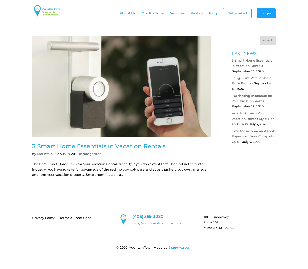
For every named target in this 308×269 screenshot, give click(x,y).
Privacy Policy (43, 218)
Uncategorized (90, 154)
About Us (128, 13)
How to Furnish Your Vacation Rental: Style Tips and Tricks (253, 118)
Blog (213, 13)
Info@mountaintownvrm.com (157, 223)
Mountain (45, 154)
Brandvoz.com (180, 248)
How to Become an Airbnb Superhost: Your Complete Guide (253, 136)
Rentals (196, 13)
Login (266, 13)
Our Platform (153, 13)
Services (177, 13)
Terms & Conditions (75, 218)
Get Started (237, 13)
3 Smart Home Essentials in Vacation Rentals (99, 146)
